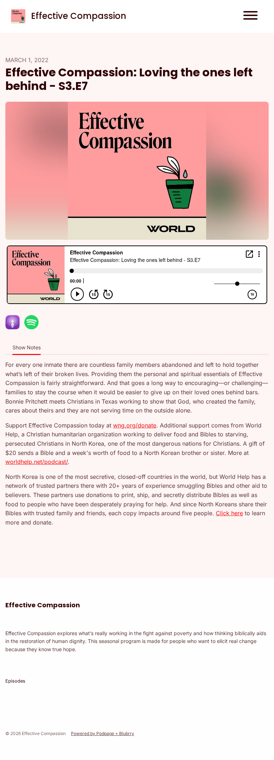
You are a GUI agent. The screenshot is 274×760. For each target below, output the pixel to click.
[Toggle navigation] (250, 16)
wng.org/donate (134, 425)
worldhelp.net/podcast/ (36, 461)
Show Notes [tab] (26, 347)
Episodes (15, 681)
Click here (229, 513)
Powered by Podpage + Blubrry (102, 733)
